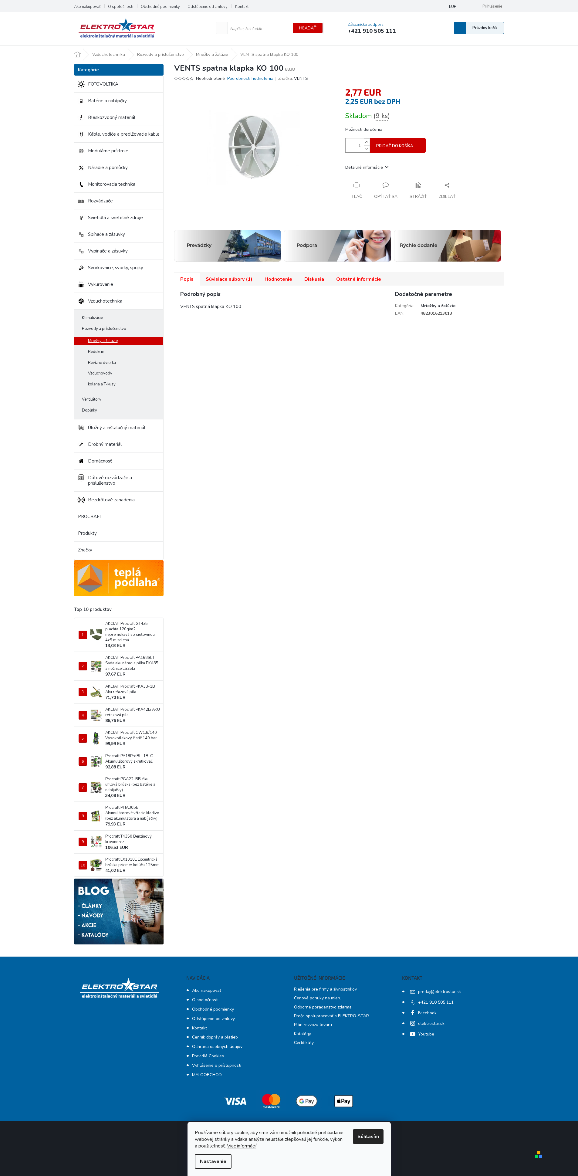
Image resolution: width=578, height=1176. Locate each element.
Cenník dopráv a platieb (215, 1037)
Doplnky (89, 410)
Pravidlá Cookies (208, 1056)
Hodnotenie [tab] (278, 279)
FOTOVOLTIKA (103, 84)
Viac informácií (241, 1146)
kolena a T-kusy (102, 384)
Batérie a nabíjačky (107, 101)
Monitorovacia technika (111, 184)
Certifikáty (304, 1043)
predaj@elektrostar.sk (439, 992)
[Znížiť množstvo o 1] (367, 148)
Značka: (293, 78)
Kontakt (241, 6)
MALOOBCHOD (207, 1075)
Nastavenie (213, 1161)
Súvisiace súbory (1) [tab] (229, 279)
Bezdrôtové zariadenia (111, 500)
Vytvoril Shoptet (562, 1154)
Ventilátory (91, 399)
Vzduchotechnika (105, 301)
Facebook (427, 1013)
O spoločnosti (120, 6)
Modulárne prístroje (108, 151)
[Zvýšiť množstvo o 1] (367, 141)
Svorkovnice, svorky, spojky (115, 268)
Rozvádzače (100, 201)
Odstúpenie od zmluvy (208, 6)
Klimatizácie (92, 317)
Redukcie (96, 351)
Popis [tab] (187, 279)
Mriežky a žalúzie (103, 341)
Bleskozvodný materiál (111, 117)
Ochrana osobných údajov (217, 1046)
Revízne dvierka (102, 362)
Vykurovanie (100, 284)
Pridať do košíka (394, 146)
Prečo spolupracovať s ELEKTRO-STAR (331, 1016)
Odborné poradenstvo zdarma (323, 1007)
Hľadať (307, 28)
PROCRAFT (90, 516)
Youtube (426, 1034)
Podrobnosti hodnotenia (250, 78)
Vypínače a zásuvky (108, 251)
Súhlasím (368, 1136)
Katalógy (302, 1034)
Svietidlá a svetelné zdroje (115, 218)
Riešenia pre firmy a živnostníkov (325, 989)
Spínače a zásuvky (106, 234)
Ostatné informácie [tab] (358, 279)
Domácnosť (100, 461)
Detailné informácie (364, 167)
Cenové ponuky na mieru (318, 998)
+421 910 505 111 (436, 1002)
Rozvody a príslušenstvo (104, 328)
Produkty (87, 533)
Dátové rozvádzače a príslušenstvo (110, 480)
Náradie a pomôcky (108, 167)
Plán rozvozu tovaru (313, 1025)
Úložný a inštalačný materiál (116, 428)
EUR (453, 6)
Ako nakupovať (87, 6)
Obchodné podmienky (160, 6)
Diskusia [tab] (314, 279)
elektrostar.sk (431, 1023)
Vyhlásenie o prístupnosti (216, 1065)
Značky (85, 550)
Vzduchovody (100, 373)
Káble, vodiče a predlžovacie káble (124, 134)
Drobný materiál (105, 444)
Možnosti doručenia (363, 129)
